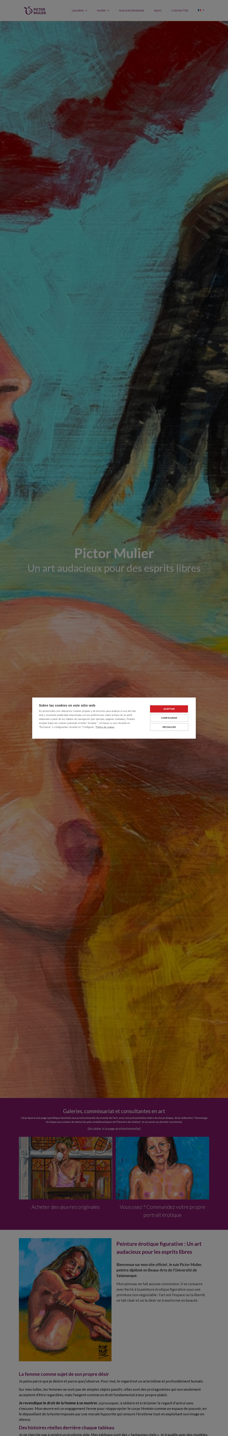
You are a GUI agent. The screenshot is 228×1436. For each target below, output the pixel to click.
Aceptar (169, 709)
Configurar (169, 718)
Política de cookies (105, 727)
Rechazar (169, 727)
